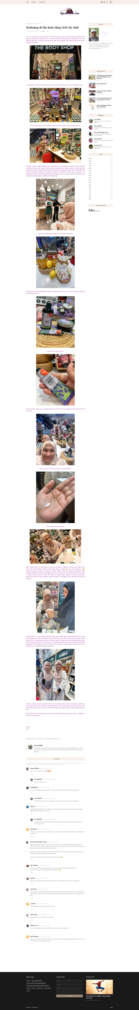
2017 (101, 180)
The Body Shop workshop (52, 738)
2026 (101, 158)
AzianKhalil (33, 787)
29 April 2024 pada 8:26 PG (45, 768)
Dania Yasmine (38, 23)
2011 (101, 194)
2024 (101, 163)
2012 (101, 192)
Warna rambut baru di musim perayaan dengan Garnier (104, 98)
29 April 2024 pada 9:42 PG (41, 806)
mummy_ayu (34, 925)
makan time (39, 988)
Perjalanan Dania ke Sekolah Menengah (104, 91)
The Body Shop (40, 738)
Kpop (28, 988)
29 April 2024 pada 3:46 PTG (42, 878)
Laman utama (29, 23)
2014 (101, 187)
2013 (101, 189)
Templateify (35, 1007)
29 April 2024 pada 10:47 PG (50, 798)
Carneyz (32, 806)
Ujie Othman (34, 865)
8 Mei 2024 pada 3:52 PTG (44, 936)
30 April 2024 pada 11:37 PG (43, 889)
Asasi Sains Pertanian (37, 980)
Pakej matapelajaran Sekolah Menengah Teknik (104, 106)
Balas (32, 773)
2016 (101, 182)
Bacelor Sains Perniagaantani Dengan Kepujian (38, 985)
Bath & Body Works (102, 83)
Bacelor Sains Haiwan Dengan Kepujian (36, 983)
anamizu (32, 878)
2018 (101, 177)
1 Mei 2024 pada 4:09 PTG (43, 914)
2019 (101, 175)
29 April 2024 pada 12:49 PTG (53, 842)
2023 (101, 165)
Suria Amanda (34, 936)
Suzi (49, 38)
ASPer (28, 980)
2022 (101, 168)
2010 (101, 196)
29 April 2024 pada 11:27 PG (44, 829)
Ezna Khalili (38, 745)
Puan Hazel (33, 829)
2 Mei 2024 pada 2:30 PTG (44, 925)
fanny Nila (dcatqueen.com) (38, 842)
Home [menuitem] (27, 2)
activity (33, 988)
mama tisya (33, 889)
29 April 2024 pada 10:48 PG (50, 819)
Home (111, 1007)
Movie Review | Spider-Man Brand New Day (98, 997)
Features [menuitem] (33, 2)
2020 (101, 173)
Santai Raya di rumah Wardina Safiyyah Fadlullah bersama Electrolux (104, 77)
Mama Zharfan (34, 768)
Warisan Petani (98, 145)
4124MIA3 (33, 903)
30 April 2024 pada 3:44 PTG (43, 903)
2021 (101, 170)
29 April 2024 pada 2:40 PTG (45, 865)
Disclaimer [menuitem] (42, 2)
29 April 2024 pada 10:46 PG (50, 779)
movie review (47, 988)
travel (28, 990)
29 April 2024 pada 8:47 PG (43, 787)
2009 (101, 199)
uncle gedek (33, 914)
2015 (101, 185)
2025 (101, 161)
